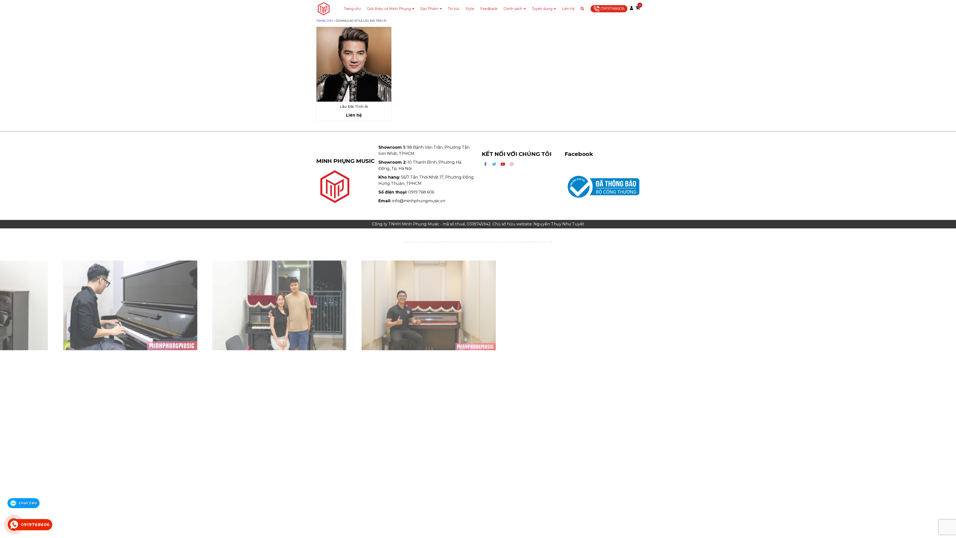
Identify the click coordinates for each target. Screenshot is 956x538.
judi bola (541, 242)
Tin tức (454, 8)
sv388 (522, 242)
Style (470, 8)
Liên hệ (568, 8)
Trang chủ (352, 8)
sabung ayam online (415, 242)
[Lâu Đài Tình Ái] (353, 64)
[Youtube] (503, 164)
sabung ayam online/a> (489, 242)
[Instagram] (511, 164)
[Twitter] (494, 164)
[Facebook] (485, 164)
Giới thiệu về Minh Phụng (389, 8)
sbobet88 (531, 242)
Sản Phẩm (429, 8)
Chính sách (512, 8)
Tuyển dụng (542, 8)
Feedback (488, 8)
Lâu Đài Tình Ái (354, 106)
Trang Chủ (324, 20)
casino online (511, 242)
